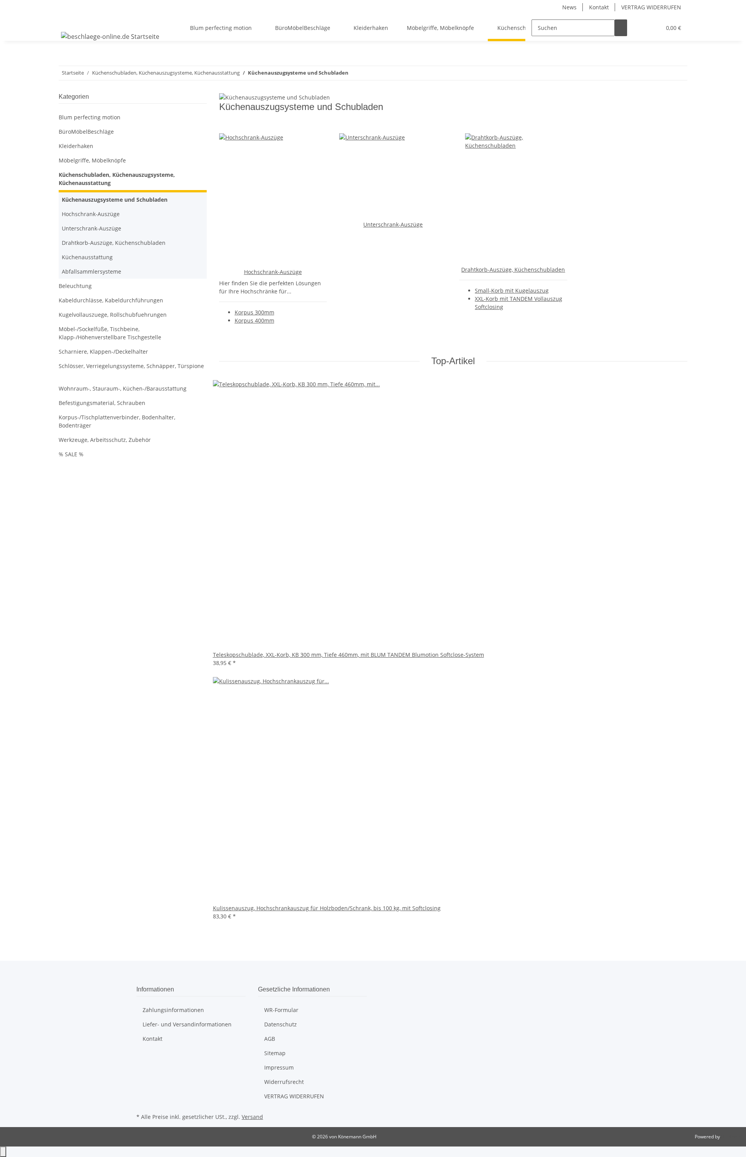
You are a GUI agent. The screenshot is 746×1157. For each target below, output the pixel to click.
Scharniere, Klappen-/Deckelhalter (103, 351)
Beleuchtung (75, 286)
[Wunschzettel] (652, 27)
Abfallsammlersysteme (91, 271)
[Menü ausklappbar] (68, 21)
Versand (252, 1116)
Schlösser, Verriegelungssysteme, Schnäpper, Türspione (131, 366)
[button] (639, 27)
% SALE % (71, 454)
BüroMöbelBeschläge (86, 131)
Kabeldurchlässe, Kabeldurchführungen (111, 300)
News (569, 7)
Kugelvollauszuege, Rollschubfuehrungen (113, 314)
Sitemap (275, 1053)
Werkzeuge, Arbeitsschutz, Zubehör (105, 439)
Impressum (279, 1067)
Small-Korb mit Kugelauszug (512, 290)
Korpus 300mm (254, 312)
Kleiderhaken (76, 146)
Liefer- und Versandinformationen (187, 1024)
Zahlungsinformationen (173, 1010)
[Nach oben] (3, 1152)
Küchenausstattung (87, 257)
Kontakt (599, 7)
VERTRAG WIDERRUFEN (651, 7)
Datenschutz (280, 1024)
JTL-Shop (730, 1136)
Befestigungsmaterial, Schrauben (102, 403)
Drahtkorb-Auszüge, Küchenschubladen (513, 269)
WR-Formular (281, 1010)
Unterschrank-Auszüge (393, 224)
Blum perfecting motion (89, 117)
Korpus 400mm (254, 320)
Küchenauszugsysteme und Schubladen (114, 199)
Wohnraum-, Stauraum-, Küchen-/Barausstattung (122, 388)
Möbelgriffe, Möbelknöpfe (92, 160)
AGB (269, 1038)
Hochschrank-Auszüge (273, 272)
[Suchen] (621, 27)
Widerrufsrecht (284, 1081)
